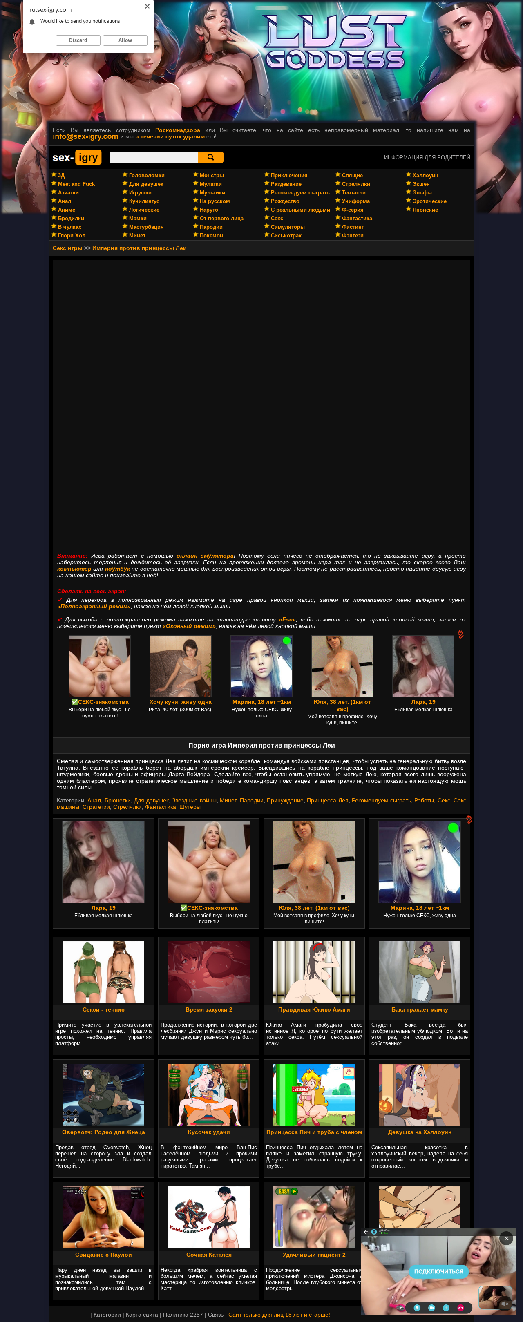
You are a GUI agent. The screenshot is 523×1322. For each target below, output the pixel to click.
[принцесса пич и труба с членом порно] (314, 1124)
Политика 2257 (183, 1314)
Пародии (211, 227)
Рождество (285, 201)
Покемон (211, 235)
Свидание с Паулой (103, 1254)
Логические (144, 210)
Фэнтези (353, 235)
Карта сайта (142, 1314)
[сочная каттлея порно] (209, 1246)
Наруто (209, 210)
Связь (216, 1314)
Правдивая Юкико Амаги (314, 1009)
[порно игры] (77, 163)
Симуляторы (288, 227)
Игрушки (140, 193)
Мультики (212, 193)
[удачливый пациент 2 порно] (314, 1246)
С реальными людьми (300, 210)
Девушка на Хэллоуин (419, 1132)
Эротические (430, 201)
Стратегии (96, 807)
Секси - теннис (104, 1009)
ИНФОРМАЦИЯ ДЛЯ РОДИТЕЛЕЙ (427, 157)
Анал (64, 201)
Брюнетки (118, 800)
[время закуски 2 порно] (209, 1001)
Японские (425, 210)
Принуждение (285, 800)
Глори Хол (71, 235)
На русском (215, 201)
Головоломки (147, 175)
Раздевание (286, 184)
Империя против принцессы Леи (139, 248)
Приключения (289, 175)
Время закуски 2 (209, 1009)
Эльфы (422, 193)
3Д (61, 175)
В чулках (69, 227)
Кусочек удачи (209, 1132)
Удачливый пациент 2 (314, 1254)
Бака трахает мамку (419, 1009)
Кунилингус (144, 201)
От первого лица (222, 218)
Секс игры (68, 248)
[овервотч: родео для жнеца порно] (103, 1124)
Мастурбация (146, 227)
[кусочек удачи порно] (209, 1124)
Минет (137, 235)
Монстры (212, 175)
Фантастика (357, 218)
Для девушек (146, 184)
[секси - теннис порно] (103, 1001)
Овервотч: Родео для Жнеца (103, 1132)
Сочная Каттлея (209, 1254)
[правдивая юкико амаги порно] (314, 1001)
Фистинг (353, 227)
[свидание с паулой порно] (103, 1246)
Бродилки (71, 218)
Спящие (352, 175)
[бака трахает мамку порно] (419, 1001)
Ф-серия (353, 210)
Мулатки (211, 184)
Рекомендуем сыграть (300, 193)
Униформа (356, 201)
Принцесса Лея (327, 800)
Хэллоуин (425, 175)
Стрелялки (356, 184)
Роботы (424, 800)
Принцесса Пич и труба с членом (314, 1132)
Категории (107, 1314)
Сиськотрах (286, 235)
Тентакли (354, 193)
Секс (277, 218)
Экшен (421, 184)
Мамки (138, 218)
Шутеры (190, 807)
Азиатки (68, 193)
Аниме (66, 210)
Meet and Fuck (76, 184)
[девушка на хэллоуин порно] (419, 1124)
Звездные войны (194, 800)
